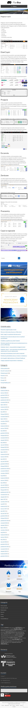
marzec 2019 (4, 456)
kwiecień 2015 (4, 553)
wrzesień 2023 (4, 437)
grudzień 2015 (4, 544)
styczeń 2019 (4, 461)
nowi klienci (14, 633)
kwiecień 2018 (4, 478)
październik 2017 (5, 492)
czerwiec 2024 (4, 421)
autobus (6, 627)
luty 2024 (3, 430)
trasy (17, 639)
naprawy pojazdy (7, 633)
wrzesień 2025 (4, 402)
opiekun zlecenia (19, 635)
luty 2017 (3, 511)
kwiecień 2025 (4, 407)
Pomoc (2, 377)
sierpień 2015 (4, 551)
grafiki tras (8, 629)
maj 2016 (3, 532)
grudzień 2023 (4, 433)
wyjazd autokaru (20, 641)
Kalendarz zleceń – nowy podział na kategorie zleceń (13, 347)
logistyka (2, 633)
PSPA (8, 637)
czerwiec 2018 (4, 473)
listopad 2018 (4, 466)
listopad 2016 (4, 518)
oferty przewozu (4, 635)
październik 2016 (5, 520)
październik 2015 (5, 546)
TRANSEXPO (6, 639)
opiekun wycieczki (11, 635)
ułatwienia (10, 641)
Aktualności (7, 705)
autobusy (18, 627)
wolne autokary (15, 641)
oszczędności (11, 636)
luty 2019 (3, 459)
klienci (13, 632)
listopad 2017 (4, 489)
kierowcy (9, 632)
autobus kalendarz (12, 627)
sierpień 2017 (4, 497)
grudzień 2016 (4, 515)
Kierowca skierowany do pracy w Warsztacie (11, 332)
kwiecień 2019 (4, 454)
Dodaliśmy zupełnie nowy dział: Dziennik (10, 340)
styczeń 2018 (4, 485)
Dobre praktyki (4, 368)
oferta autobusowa (20, 633)
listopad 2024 (4, 414)
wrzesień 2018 (4, 471)
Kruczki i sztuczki (5, 370)
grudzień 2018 (4, 463)
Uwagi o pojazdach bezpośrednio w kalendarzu (12, 360)
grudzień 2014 (4, 556)
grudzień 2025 (4, 395)
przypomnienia (4, 637)
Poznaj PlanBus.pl (5, 382)
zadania (10, 642)
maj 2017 (3, 504)
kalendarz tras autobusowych (8, 630)
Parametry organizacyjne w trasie (8, 329)
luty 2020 (3, 442)
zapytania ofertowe (16, 642)
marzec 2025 (4, 409)
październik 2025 (5, 400)
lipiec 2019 (3, 452)
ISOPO (12, 629)
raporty (20, 637)
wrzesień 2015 (4, 549)
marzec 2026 (4, 392)
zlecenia (4, 644)
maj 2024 (3, 423)
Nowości (3, 375)
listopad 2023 (4, 435)
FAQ (11, 705)
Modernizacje (4, 373)
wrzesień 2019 (4, 449)
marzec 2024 (4, 428)
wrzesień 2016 (4, 523)
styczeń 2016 (4, 541)
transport (10, 639)
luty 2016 (3, 539)
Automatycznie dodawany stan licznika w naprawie (12, 353)
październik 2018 (5, 468)
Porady (2, 380)
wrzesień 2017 (4, 494)
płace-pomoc (14, 638)
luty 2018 (3, 482)
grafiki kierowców (4, 629)
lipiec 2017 (3, 499)
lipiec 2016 (3, 527)
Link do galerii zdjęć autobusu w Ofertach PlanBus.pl (13, 358)
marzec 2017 (4, 508)
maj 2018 (3, 475)
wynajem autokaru (5, 642)
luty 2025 (3, 411)
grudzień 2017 (4, 487)
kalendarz (18, 629)
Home (3, 705)
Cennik (21, 705)
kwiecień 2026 (4, 390)
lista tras (22, 632)
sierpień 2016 (4, 525)
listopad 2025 (4, 397)
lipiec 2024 (3, 419)
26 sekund (2, 627)
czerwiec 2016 (4, 530)
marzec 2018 (4, 480)
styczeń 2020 (4, 445)
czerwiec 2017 (4, 501)
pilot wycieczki (15, 636)
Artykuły (17, 705)
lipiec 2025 (3, 404)
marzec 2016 (4, 537)
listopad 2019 (4, 447)
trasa (13, 639)
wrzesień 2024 (4, 416)
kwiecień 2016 (4, 534)
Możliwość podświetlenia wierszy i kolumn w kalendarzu (14, 355)
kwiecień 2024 (4, 426)
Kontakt (14, 706)
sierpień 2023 (4, 440)
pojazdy (20, 636)
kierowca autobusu (19, 630)
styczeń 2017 (4, 513)
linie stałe (18, 632)
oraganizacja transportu (5, 636)
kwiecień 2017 (4, 506)
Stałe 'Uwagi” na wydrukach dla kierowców (11, 334)
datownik (23, 627)
